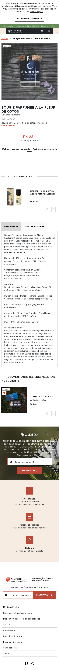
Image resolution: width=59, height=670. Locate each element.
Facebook (26, 663)
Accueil (4, 39)
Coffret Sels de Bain (41, 396)
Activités (7, 625)
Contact (7, 653)
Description (11, 226)
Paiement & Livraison (13, 642)
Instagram (32, 663)
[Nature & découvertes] (15, 31)
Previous (47, 209)
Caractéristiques (34, 226)
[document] (29, 12)
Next (53, 209)
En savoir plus (36, 11)
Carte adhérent (10, 648)
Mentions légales (11, 607)
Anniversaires (9, 630)
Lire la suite (6, 126)
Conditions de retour (12, 636)
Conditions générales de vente (17, 613)
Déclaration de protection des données (21, 619)
